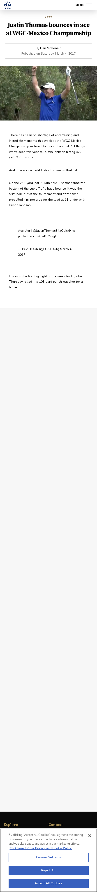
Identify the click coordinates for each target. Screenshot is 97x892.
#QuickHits (67, 231)
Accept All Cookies (48, 883)
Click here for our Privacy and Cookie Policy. (41, 848)
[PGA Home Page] (8, 5)
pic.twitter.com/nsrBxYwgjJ (37, 236)
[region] (48, 860)
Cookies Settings (48, 857)
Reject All (48, 870)
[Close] (90, 836)
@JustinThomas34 (46, 231)
